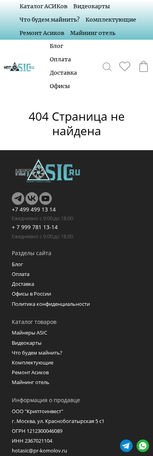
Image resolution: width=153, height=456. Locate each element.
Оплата (60, 59)
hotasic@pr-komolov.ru (39, 450)
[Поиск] (107, 66)
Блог (56, 46)
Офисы (60, 86)
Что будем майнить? (50, 19)
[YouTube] (45, 198)
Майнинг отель (92, 33)
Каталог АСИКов (43, 6)
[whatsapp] (143, 445)
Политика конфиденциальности (51, 303)
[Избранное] (124, 66)
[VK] (32, 198)
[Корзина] (143, 66)
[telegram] (126, 445)
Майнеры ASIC (29, 332)
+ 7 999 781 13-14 (35, 227)
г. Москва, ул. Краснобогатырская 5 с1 (58, 421)
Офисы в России (31, 293)
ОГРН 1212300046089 (37, 430)
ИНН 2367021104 (32, 440)
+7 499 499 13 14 (34, 209)
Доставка (63, 72)
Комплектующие (111, 19)
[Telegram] (18, 198)
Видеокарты (91, 6)
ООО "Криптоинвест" (37, 411)
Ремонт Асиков (42, 33)
